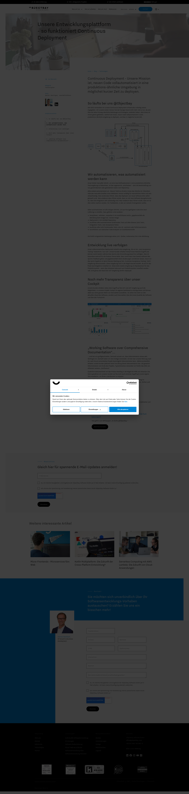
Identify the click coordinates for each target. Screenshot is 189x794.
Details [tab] (94, 389)
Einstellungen (93, 409)
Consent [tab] (65, 389)
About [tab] (124, 389)
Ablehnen (66, 409)
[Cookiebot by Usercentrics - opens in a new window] (128, 383)
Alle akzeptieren (122, 409)
